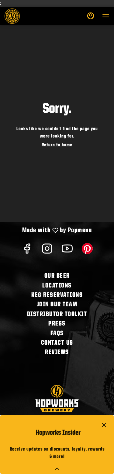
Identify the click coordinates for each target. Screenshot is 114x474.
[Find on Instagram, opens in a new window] (47, 251)
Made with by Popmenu (48, 231)
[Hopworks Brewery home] (32, 16)
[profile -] (90, 15)
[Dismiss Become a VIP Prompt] (104, 425)
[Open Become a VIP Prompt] (57, 468)
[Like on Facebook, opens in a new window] (27, 251)
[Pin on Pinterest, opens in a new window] (87, 251)
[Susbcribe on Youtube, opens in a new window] (67, 251)
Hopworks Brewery (57, 398)
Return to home (57, 145)
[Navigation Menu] (105, 16)
